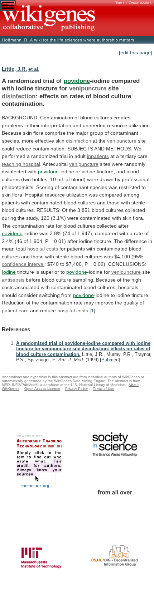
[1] (92, 310)
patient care (15, 310)
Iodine (9, 272)
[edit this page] (135, 52)
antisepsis (13, 280)
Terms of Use (103, 389)
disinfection (18, 96)
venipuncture (87, 88)
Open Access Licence (42, 389)
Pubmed (110, 359)
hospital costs (42, 249)
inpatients (98, 156)
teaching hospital (21, 164)
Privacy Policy (76, 389)
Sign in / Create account (133, 2)
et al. (33, 69)
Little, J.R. (14, 69)
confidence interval (23, 264)
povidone (77, 80)
